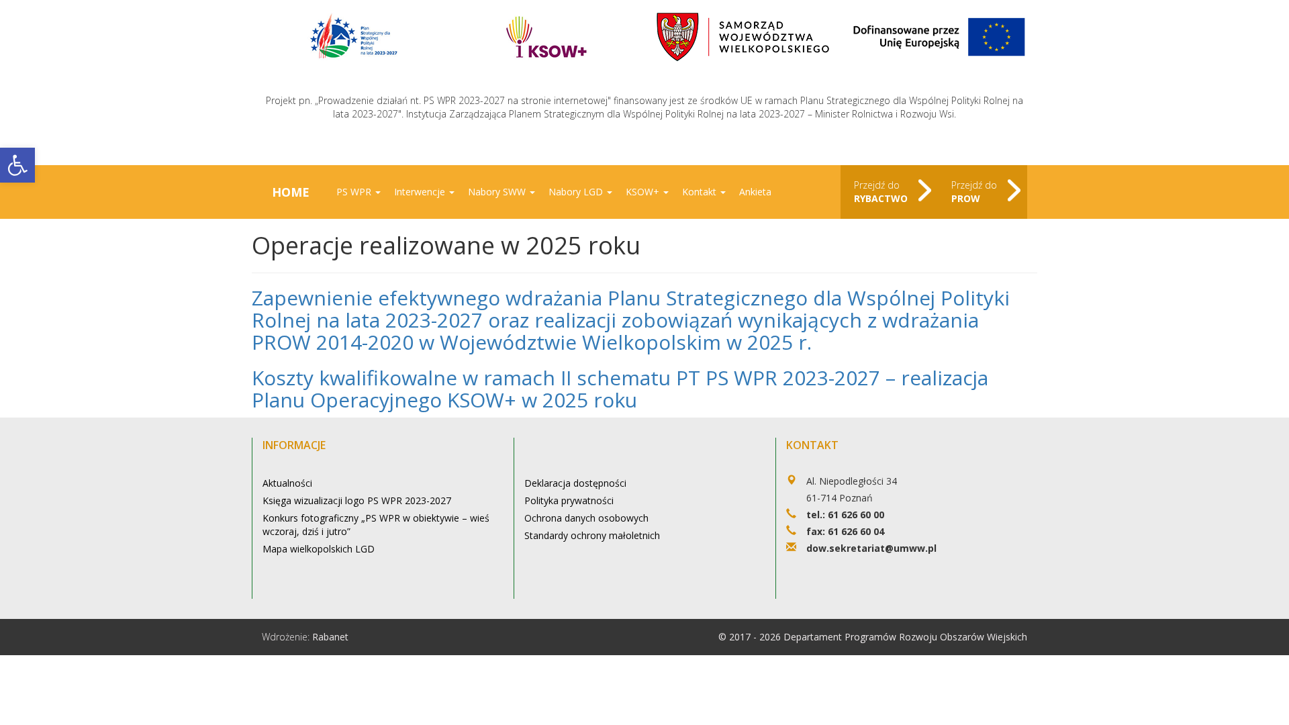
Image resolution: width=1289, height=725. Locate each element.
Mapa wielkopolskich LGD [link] (318, 548)
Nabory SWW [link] (498, 191)
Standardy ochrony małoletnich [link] (592, 535)
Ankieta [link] (755, 191)
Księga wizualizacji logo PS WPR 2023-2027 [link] (356, 500)
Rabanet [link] (330, 636)
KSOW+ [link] (644, 191)
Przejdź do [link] (881, 192)
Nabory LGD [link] (577, 191)
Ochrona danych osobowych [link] (586, 518)
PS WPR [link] (355, 191)
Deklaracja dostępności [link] (575, 483)
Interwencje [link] (421, 191)
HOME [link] (290, 192)
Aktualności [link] (287, 483)
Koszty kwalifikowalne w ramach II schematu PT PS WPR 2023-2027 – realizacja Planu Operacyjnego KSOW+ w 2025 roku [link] (620, 389)
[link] (17, 165)
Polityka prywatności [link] (569, 500)
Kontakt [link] (700, 191)
